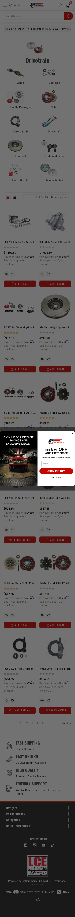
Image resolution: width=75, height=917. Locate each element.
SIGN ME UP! (56, 471)
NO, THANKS (56, 477)
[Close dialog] (72, 433)
